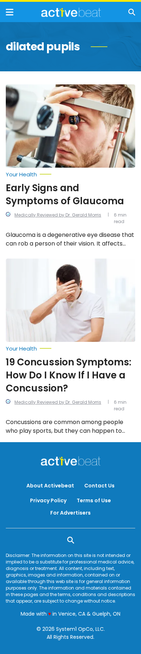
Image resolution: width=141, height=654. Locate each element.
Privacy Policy (48, 500)
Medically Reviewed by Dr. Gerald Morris (57, 215)
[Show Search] (131, 12)
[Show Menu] (9, 12)
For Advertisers (70, 512)
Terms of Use (94, 500)
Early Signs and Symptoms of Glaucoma (65, 194)
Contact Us (99, 486)
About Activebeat (50, 486)
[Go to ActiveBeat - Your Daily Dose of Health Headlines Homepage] (71, 12)
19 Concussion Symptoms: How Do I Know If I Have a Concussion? (68, 375)
